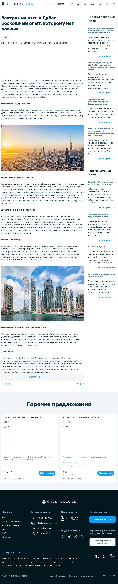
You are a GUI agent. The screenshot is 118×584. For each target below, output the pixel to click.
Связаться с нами (10, 525)
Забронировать (47, 473)
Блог (4, 529)
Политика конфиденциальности (82, 576)
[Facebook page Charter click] (81, 536)
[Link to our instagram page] (63, 536)
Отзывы (6, 537)
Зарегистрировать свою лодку (102, 542)
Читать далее (104, 56)
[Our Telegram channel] (69, 536)
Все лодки (36, 558)
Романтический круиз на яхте (35, 565)
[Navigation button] (114, 4)
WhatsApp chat (44, 528)
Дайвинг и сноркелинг (11, 562)
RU (100, 4)
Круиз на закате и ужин (12, 565)
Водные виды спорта (50, 558)
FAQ (4, 533)
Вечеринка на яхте (43, 562)
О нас (5, 518)
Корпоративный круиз (70, 558)
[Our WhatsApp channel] (75, 536)
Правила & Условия (57, 576)
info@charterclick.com (47, 523)
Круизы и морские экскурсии (65, 562)
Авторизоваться (102, 519)
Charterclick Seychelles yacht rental (16, 558)
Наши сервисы (55, 565)
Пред (7, 384)
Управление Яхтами (12, 521)
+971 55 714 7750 (58, 4)
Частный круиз (28, 562)
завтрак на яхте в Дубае (23, 86)
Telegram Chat (43, 533)
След (78, 384)
